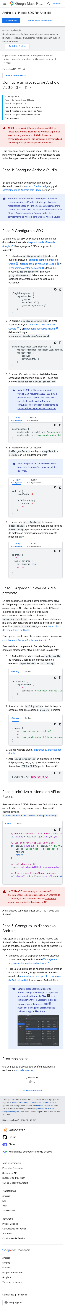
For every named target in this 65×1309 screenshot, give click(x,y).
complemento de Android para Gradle (22, 190)
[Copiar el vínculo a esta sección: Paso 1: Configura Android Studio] (5, 175)
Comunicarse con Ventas (39, 20)
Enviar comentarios (16, 75)
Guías (8, 63)
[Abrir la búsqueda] (48, 3)
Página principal (9, 55)
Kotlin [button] (28, 671)
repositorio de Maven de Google (39, 263)
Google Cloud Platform (13, 1272)
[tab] (17, 418)
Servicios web (9, 1210)
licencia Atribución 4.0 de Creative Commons (31, 1102)
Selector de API (9, 1173)
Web (4, 1206)
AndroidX (45, 131)
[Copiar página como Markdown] (26, 87)
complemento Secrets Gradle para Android (24, 640)
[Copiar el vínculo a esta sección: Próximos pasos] (32, 1059)
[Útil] (19, 69)
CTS (46, 1004)
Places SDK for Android (34, 13)
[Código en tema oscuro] (55, 289)
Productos (24, 55)
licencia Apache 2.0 (44, 1105)
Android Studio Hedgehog (38, 186)
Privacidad (22, 1294)
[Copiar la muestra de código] (60, 289)
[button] (17, 418)
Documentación (13, 59)
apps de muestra (24, 1070)
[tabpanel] (35, 433)
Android (7, 13)
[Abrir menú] (5, 3)
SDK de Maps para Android (15, 1183)
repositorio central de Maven (26, 268)
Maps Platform (35, 4)
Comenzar (11, 20)
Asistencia (7, 1233)
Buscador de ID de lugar (13, 1178)
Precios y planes (10, 1224)
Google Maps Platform (43, 55)
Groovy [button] (15, 671)
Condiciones (8, 1294)
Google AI (6, 1277)
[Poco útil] (24, 69)
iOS (4, 1201)
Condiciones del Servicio (13, 1238)
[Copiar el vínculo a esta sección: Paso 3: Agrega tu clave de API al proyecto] (21, 593)
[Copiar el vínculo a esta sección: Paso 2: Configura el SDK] (46, 231)
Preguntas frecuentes (12, 1168)
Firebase (6, 1267)
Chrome (6, 1263)
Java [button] (19, 823)
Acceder (57, 3)
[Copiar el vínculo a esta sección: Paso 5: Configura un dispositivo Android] (19, 931)
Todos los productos (12, 1282)
